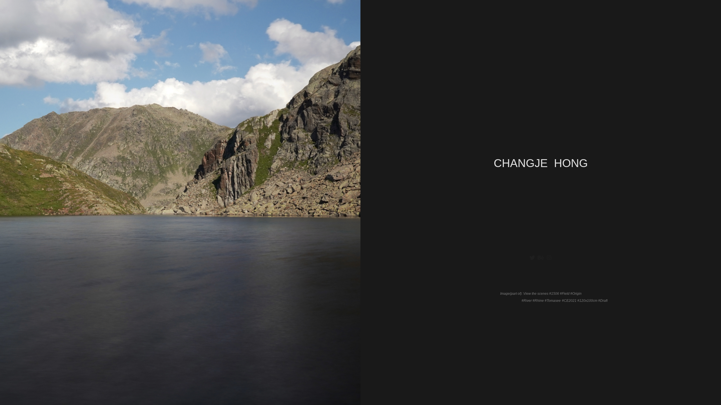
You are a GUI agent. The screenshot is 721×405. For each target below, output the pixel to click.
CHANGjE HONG (541, 163)
